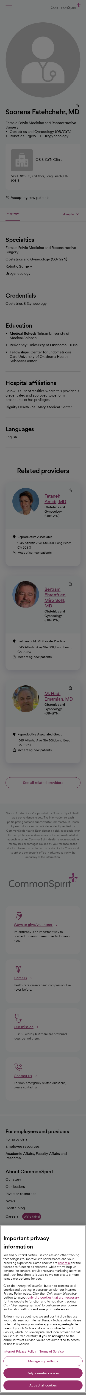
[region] (43, 1309)
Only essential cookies (43, 1373)
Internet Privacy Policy (19, 1351)
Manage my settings (43, 1361)
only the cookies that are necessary (53, 1297)
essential (64, 1263)
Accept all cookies (43, 1385)
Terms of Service (51, 1351)
